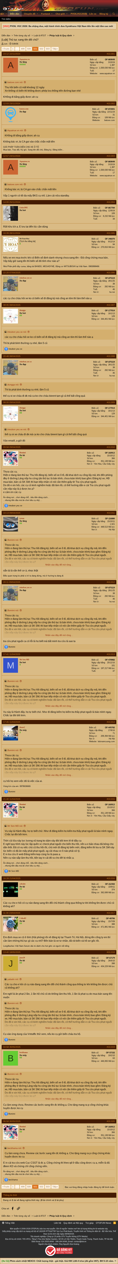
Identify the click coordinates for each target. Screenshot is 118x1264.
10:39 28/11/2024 (11, 233)
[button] (6, 14)
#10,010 (111, 447)
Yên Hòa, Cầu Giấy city (104, 464)
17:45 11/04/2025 (11, 722)
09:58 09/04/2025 (11, 447)
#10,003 (111, 156)
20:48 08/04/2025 (11, 356)
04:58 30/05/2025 (11, 1047)
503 (48, 49)
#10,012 (111, 582)
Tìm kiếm (6, 19)
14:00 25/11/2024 (11, 202)
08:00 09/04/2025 (11, 402)
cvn (5, 43)
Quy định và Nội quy (73, 1223)
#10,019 (111, 1047)
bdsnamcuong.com (106, 741)
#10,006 (111, 272)
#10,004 (111, 202)
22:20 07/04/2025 (11, 272)
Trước (7, 49)
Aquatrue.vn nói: (15, 130)
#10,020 (111, 1121)
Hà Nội (112, 529)
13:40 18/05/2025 (11, 952)
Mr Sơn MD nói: (15, 826)
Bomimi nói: (13, 540)
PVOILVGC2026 (79, 14)
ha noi (112, 292)
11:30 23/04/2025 (11, 913)
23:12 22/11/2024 (11, 54)
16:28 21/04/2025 (11, 878)
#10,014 (111, 722)
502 (41, 49)
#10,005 (111, 233)
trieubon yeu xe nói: (17, 332)
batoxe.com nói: (15, 82)
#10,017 (111, 913)
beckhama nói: (15, 1148)
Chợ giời (60, 14)
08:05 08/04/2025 (11, 305)
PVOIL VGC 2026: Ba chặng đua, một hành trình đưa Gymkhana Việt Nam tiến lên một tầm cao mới (61, 26)
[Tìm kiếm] (113, 14)
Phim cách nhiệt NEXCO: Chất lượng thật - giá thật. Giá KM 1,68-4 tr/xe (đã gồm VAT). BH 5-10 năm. (62, 1261)
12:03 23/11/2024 (11, 103)
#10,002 (111, 103)
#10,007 (111, 305)
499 (23, 49)
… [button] (17, 49)
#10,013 (111, 654)
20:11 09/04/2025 (11, 582)
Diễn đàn (14, 14)
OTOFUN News (103, 1223)
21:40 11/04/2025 (11, 799)
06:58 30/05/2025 (11, 1121)
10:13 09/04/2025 (11, 513)
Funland (45, 14)
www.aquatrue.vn (107, 73)
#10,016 (111, 878)
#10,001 (111, 54)
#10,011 (111, 513)
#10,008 (111, 356)
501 (35, 49)
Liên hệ (57, 1223)
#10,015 (111, 799)
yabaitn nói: (13, 979)
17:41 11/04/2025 (11, 654)
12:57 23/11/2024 (11, 156)
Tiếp (54, 49)
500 (29, 49)
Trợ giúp (89, 1223)
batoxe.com (109, 120)
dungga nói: (13, 384)
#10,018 (111, 952)
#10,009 (111, 402)
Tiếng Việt (9, 1223)
